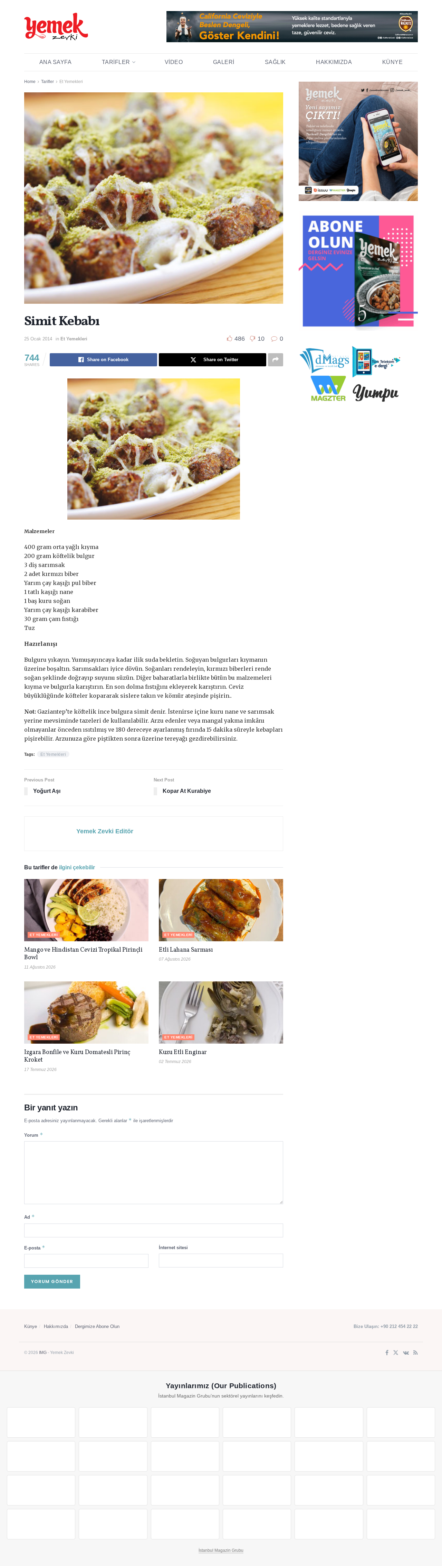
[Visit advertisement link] (292, 26)
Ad (29, 1217)
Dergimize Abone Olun (97, 1326)
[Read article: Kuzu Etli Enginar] (221, 1012)
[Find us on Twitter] (395, 1353)
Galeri (223, 62)
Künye (392, 62)
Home (30, 81)
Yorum (33, 1135)
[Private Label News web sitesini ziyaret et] (113, 1422)
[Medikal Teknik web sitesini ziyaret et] (257, 1422)
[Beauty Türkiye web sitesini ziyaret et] (41, 1422)
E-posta (34, 1247)
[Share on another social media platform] (275, 359)
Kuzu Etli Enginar (183, 1052)
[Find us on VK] (406, 1353)
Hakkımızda (334, 62)
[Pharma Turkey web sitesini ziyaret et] (185, 1422)
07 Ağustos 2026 (175, 959)
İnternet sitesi (173, 1247)
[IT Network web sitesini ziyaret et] (41, 1524)
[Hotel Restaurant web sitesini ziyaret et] (401, 1422)
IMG (43, 1352)
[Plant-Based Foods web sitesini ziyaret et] (113, 1456)
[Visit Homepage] (56, 26)
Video (174, 62)
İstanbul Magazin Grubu (221, 1550)
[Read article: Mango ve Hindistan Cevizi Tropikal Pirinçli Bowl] (86, 910)
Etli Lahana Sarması (186, 950)
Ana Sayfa (55, 62)
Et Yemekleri (71, 81)
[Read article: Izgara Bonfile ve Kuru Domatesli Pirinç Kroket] (86, 1012)
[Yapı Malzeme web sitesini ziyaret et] (185, 1524)
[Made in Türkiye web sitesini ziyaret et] (329, 1524)
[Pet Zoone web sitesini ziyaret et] (401, 1524)
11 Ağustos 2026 (40, 967)
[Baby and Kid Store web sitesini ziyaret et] (401, 1490)
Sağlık (275, 62)
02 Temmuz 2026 (175, 1061)
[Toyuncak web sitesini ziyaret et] (329, 1490)
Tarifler (116, 62)
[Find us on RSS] (415, 1353)
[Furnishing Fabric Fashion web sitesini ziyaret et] (257, 1490)
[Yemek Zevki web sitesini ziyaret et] (329, 1422)
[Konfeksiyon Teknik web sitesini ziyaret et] (329, 1456)
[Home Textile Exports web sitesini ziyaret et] (185, 1490)
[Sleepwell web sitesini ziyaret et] (401, 1456)
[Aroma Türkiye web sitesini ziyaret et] (185, 1456)
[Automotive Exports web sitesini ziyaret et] (257, 1524)
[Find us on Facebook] (386, 1353)
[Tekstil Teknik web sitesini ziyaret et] (257, 1456)
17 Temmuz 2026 (40, 1069)
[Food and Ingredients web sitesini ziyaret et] (41, 1456)
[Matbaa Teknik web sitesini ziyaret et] (113, 1524)
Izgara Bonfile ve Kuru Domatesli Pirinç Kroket (77, 1056)
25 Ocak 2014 (38, 338)
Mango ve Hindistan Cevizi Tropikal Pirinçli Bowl (83, 954)
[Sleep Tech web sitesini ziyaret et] (41, 1490)
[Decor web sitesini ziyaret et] (113, 1490)
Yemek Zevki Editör (104, 831)
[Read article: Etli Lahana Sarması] (221, 910)
